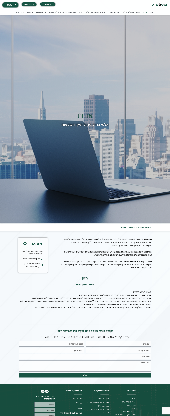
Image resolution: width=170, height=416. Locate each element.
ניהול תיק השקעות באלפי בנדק (93, 12)
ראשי (152, 12)
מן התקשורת (41, 12)
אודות (145, 12)
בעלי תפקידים (114, 12)
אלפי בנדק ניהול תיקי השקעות (140, 227)
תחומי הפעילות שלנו (131, 12)
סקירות (30, 12)
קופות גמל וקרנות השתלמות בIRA (62, 12)
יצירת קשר (20, 12)
